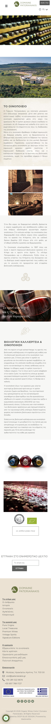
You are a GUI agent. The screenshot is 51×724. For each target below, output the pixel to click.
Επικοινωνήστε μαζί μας (14, 657)
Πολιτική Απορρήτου (12, 661)
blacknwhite (26, 719)
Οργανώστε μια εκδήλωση (14, 654)
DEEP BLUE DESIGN (25, 716)
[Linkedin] (29, 701)
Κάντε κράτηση (9, 651)
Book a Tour (45, 3)
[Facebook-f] (18, 701)
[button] (25, 531)
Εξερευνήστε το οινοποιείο (15, 648)
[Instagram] (22, 701)
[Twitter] (25, 701)
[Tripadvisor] (32, 701)
